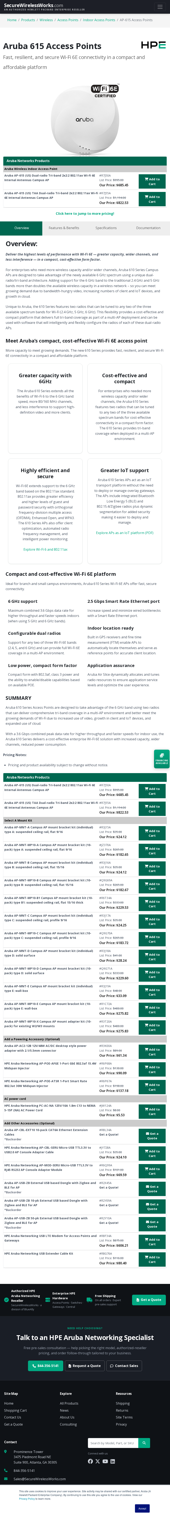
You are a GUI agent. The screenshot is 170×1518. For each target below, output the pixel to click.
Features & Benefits (64, 228)
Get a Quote (152, 1135)
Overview (22, 228)
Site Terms (124, 1417)
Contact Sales (126, 1365)
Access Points (67, 20)
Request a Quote (87, 1365)
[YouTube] (105, 1461)
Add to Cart (154, 181)
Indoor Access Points (99, 20)
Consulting (68, 1424)
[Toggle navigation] (160, 7)
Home (12, 20)
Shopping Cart (15, 1410)
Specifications (106, 228)
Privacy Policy (27, 1498)
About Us (67, 1417)
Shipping (123, 1403)
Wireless (46, 20)
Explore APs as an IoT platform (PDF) (124, 533)
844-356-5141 (48, 1365)
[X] (97, 1461)
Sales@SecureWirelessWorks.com (40, 1479)
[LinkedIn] (112, 1461)
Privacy (121, 1424)
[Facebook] (90, 1461)
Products (28, 20)
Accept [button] (142, 1508)
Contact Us (12, 1417)
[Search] (144, 1443)
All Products (69, 1403)
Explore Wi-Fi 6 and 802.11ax (45, 549)
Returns (122, 1410)
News (64, 1410)
